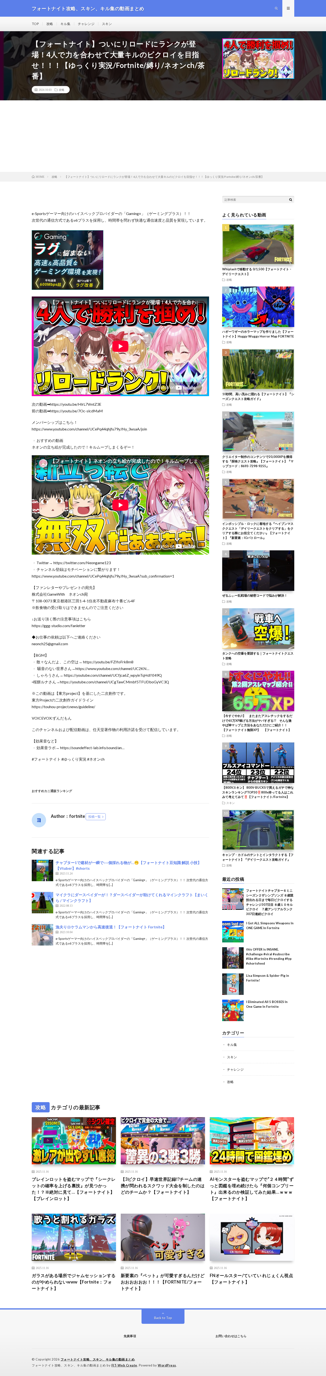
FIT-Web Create (124, 1365)
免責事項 (130, 1336)
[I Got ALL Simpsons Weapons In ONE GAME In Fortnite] (233, 931)
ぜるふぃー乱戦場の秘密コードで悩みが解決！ (254, 595)
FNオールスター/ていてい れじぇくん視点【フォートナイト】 (251, 1278)
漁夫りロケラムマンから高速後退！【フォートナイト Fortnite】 (111, 927)
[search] (290, 199)
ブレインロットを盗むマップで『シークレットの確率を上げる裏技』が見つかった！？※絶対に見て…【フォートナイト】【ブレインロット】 (74, 1189)
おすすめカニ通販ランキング (52, 791)
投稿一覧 (94, 816)
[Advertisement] (163, 136)
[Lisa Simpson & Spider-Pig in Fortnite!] (233, 984)
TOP (35, 24)
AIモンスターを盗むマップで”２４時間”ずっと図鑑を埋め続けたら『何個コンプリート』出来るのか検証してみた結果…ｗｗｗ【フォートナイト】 (252, 1189)
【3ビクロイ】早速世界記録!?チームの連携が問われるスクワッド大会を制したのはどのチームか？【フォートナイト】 (163, 1186)
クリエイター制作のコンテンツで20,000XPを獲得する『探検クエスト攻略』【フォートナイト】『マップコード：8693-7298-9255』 (258, 461)
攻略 (49, 24)
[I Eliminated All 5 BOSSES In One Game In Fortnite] (233, 1010)
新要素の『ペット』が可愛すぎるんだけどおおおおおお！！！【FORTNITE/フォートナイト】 (163, 1282)
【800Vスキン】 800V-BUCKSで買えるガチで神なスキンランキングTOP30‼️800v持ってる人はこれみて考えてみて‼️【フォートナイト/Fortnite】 (258, 792)
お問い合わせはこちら (231, 1336)
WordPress (167, 1365)
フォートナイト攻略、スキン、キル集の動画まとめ (98, 1359)
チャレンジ (86, 24)
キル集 (65, 24)
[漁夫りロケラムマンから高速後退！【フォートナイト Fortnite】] (42, 935)
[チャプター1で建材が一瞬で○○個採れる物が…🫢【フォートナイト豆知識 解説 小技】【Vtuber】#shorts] (42, 870)
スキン (107, 24)
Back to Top (163, 1318)
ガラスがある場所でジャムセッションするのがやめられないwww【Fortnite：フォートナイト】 (74, 1282)
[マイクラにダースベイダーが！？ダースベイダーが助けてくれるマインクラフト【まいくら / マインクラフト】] (42, 902)
